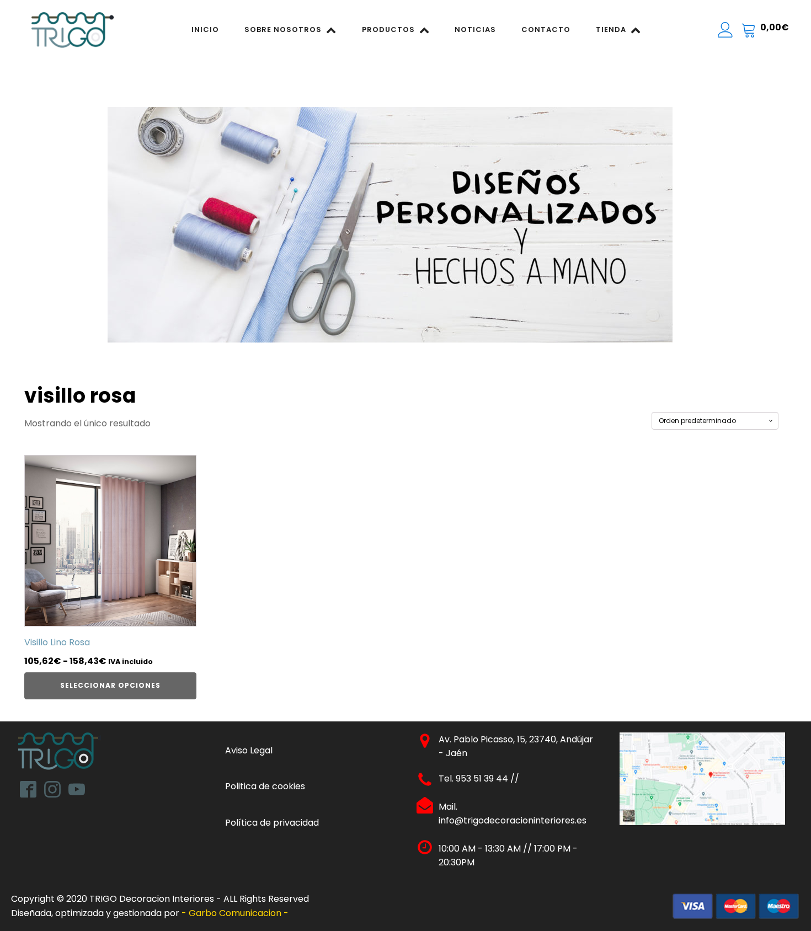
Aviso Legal (249, 750)
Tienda (611, 29)
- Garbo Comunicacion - (236, 913)
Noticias (475, 29)
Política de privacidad (272, 822)
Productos (388, 29)
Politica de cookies (265, 786)
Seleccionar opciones (110, 685)
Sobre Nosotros (283, 29)
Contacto (545, 29)
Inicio (205, 29)
